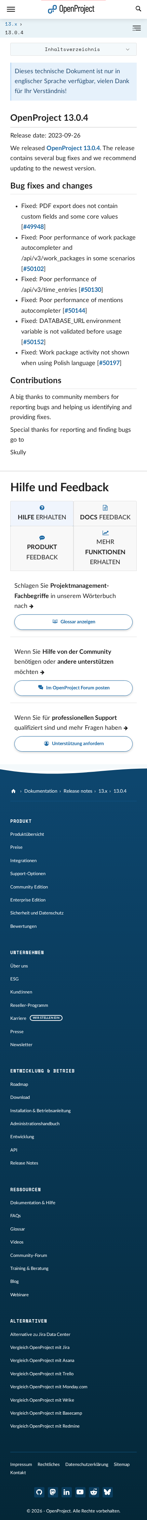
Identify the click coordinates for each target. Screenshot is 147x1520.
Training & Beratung (29, 1268)
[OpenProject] (14, 791)
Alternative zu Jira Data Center (40, 1335)
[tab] (42, 513)
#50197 (109, 363)
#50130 (91, 290)
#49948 (33, 227)
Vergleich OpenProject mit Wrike (42, 1400)
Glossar (17, 1229)
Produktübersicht (27, 834)
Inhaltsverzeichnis (72, 49)
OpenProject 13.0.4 (73, 148)
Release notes (78, 791)
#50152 (33, 342)
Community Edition (29, 887)
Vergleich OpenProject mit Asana (42, 1361)
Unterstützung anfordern (77, 743)
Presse (17, 1032)
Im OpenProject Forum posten (77, 688)
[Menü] (11, 9)
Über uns (19, 966)
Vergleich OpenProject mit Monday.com (49, 1387)
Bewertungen (23, 926)
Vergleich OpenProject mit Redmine (45, 1426)
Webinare (19, 1295)
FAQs (15, 1216)
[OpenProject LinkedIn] (67, 1492)
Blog (14, 1281)
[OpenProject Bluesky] (108, 1492)
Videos (17, 1242)
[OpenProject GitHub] (39, 1492)
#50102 (33, 269)
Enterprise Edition (27, 900)
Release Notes (24, 1163)
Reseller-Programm (29, 1005)
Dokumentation (40, 791)
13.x (11, 23)
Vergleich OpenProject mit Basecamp (46, 1413)
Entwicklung (22, 1137)
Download (20, 1097)
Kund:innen (21, 992)
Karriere (18, 1018)
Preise (16, 847)
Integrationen (23, 861)
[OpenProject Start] (71, 9)
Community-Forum (28, 1255)
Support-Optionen (27, 874)
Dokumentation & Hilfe (32, 1203)
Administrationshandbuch (34, 1124)
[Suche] (138, 9)
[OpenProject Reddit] (94, 1492)
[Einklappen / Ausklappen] (137, 28)
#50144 (75, 311)
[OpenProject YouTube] (80, 1492)
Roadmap (19, 1084)
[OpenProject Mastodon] (53, 1492)
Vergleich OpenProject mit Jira (39, 1348)
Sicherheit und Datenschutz (37, 913)
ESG (14, 979)
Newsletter (21, 1045)
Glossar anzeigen (77, 622)
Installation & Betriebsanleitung (40, 1111)
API (13, 1150)
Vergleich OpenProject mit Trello (42, 1374)
